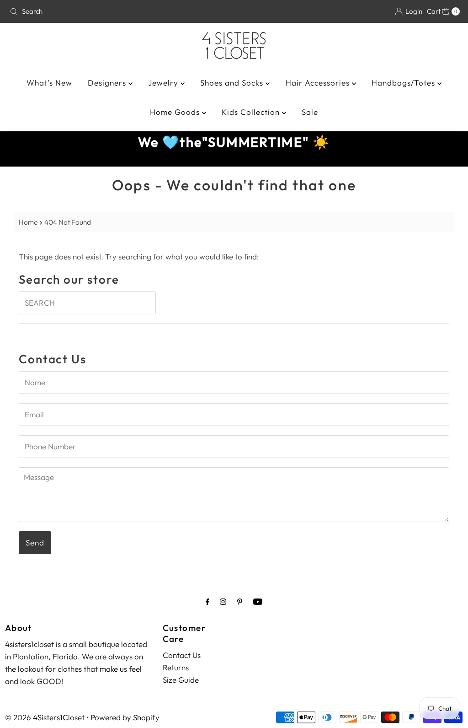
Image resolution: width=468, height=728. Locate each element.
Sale (310, 112)
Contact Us (182, 655)
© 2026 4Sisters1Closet (45, 717)
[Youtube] (257, 601)
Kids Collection (252, 112)
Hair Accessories (319, 82)
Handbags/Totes (404, 82)
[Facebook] (207, 601)
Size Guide (181, 680)
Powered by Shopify (125, 717)
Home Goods (176, 112)
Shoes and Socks (233, 82)
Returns (176, 667)
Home (28, 222)
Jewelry (164, 82)
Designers (108, 82)
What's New (49, 82)
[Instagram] (223, 601)
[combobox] (79, 11)
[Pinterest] (239, 601)
